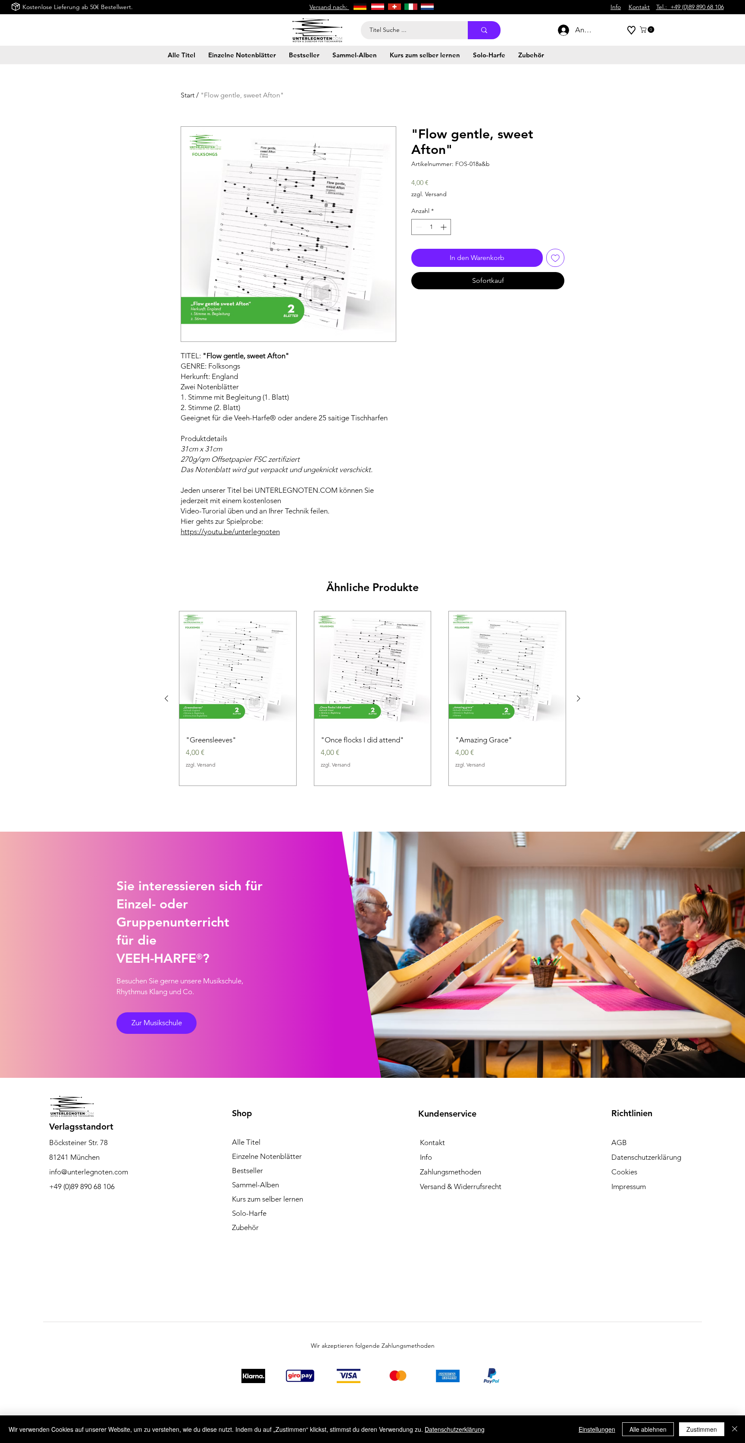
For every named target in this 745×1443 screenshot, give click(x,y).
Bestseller (247, 1170)
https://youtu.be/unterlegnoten (230, 531)
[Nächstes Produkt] (578, 698)
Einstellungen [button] (597, 1429)
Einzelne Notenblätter (267, 1156)
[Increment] (444, 227)
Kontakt (432, 1142)
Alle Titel (246, 1142)
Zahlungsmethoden (450, 1172)
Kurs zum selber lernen (267, 1199)
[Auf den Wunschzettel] (555, 258)
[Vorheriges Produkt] (166, 698)
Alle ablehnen (648, 1429)
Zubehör (245, 1227)
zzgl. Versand (429, 194)
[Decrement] (418, 227)
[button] (648, 29)
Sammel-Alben (255, 1184)
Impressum (628, 1186)
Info (426, 1157)
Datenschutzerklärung (455, 1429)
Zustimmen (701, 1429)
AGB (619, 1142)
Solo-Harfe (249, 1213)
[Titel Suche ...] (484, 30)
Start (187, 95)
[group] (372, 698)
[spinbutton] (431, 227)
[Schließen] (734, 1429)
